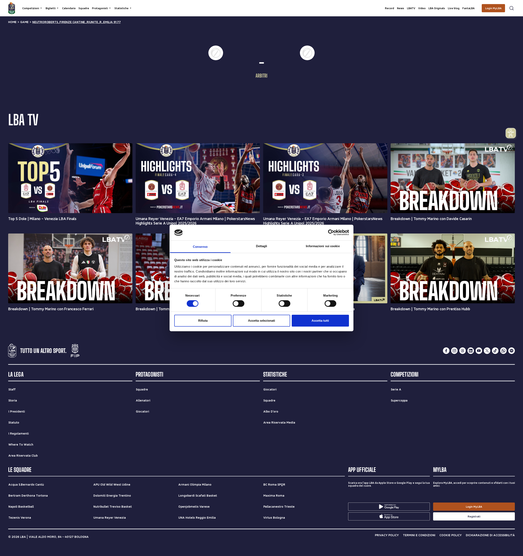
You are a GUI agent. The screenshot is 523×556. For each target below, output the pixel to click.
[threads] (462, 350)
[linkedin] (470, 350)
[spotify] (511, 350)
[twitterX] (487, 350)
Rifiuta (203, 320)
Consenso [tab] (200, 246)
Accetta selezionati (261, 320)
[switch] (238, 303)
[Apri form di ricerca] (511, 8)
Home (12, 22)
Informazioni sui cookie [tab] (323, 246)
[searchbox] (261, 5)
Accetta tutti (320, 320)
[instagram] (454, 350)
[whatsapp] (503, 350)
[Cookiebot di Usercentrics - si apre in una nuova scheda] (331, 232)
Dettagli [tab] (261, 246)
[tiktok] (495, 350)
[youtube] (479, 350)
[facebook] (446, 350)
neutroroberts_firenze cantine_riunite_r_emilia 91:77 (76, 22)
